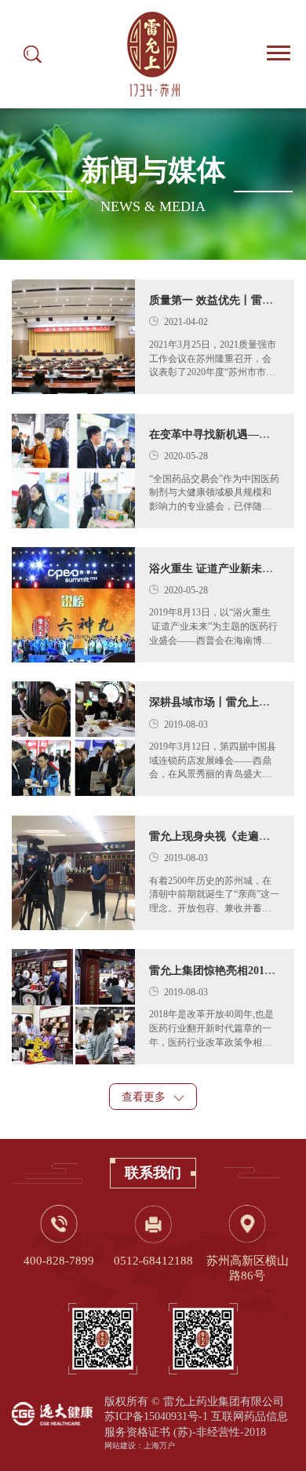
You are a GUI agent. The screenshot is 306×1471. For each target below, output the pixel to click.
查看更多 (145, 1097)
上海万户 (159, 1445)
